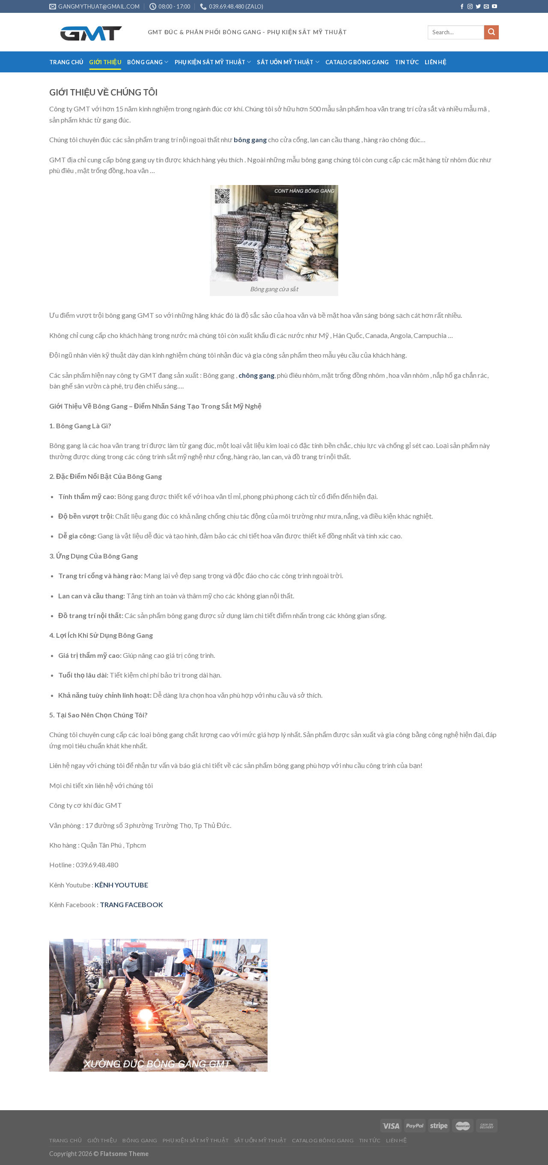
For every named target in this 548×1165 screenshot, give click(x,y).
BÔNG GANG (145, 62)
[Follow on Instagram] (470, 7)
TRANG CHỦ (66, 62)
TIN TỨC (407, 62)
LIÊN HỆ (436, 62)
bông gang (250, 139)
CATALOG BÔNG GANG (357, 62)
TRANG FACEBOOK (131, 904)
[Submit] (491, 32)
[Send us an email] (486, 7)
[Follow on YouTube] (494, 7)
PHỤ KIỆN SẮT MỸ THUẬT (210, 62)
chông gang (256, 375)
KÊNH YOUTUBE (121, 885)
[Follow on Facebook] (462, 7)
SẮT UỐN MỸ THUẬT (285, 62)
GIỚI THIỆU (105, 62)
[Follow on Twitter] (478, 7)
